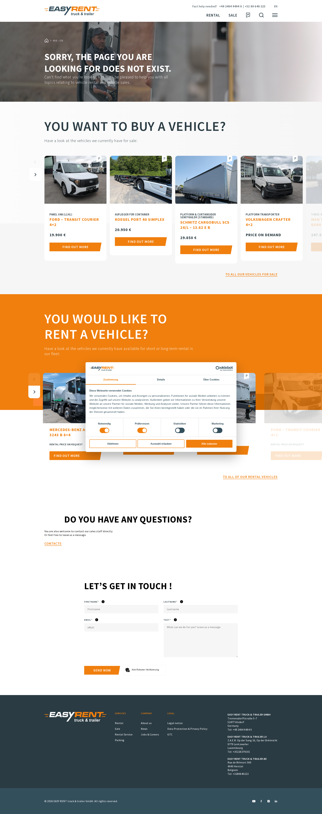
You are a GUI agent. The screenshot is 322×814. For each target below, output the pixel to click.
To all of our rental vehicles (250, 477)
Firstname (102, 602)
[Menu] (275, 15)
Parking (119, 740)
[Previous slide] (35, 162)
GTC (170, 734)
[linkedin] (276, 801)
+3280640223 (241, 773)
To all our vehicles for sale (251, 274)
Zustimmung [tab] (110, 379)
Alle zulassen (209, 443)
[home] (46, 41)
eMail (97, 620)
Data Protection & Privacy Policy (187, 728)
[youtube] (253, 801)
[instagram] (268, 801)
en (276, 6)
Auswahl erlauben (161, 443)
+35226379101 (241, 751)
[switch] (142, 430)
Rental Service (123, 734)
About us (146, 723)
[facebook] (261, 801)
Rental (213, 15)
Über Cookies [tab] (211, 379)
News (144, 728)
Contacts (53, 543)
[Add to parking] (98, 159)
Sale (232, 15)
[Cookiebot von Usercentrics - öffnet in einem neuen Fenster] (218, 368)
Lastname (180, 602)
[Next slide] (35, 174)
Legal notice (175, 723)
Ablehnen (112, 443)
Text (175, 620)
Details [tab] (161, 379)
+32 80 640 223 (255, 6)
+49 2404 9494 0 (230, 6)
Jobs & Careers (150, 734)
